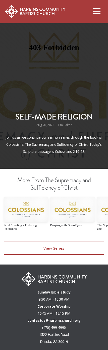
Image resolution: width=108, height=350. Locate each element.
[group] (26, 215)
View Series (53, 248)
